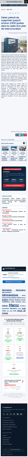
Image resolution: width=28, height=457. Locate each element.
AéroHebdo (6, 439)
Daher (18, 131)
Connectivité (5, 203)
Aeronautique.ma (14, 2)
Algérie (19, 297)
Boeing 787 (12, 202)
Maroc (14, 305)
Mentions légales (7, 444)
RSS (21, 414)
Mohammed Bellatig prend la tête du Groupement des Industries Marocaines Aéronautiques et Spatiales (22, 158)
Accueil (3, 9)
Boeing (4, 202)
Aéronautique (5, 198)
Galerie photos (7, 437)
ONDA (4, 311)
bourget (23, 300)
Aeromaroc (21, 290)
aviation (23, 297)
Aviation (18, 198)
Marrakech (13, 308)
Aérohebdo (7, 290)
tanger (25, 131)
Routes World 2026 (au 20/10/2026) (12, 220)
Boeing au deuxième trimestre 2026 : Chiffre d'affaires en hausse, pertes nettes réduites (5, 158)
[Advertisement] (13, 115)
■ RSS (4, 454)
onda (19, 308)
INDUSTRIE (9, 9)
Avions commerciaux (15, 200)
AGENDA (4, 208)
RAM (14, 311)
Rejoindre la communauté (14, 281)
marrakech (23, 306)
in (7, 414)
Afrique (9, 298)
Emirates (18, 302)
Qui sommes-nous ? (8, 420)
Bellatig (24, 200)
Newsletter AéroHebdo (9, 424)
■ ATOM (9, 454)
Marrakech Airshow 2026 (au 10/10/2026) (14, 217)
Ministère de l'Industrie (16, 394)
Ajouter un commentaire (7, 139)
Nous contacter (7, 429)
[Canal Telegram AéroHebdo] (17, 414)
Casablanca (22, 202)
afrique (24, 295)
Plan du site (6, 442)
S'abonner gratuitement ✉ (14, 185)
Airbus (12, 198)
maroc (21, 131)
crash (12, 302)
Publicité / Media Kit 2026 (10, 427)
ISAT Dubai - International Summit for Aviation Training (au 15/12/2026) (14, 230)
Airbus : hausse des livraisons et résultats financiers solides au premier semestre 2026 (14, 158)
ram (8, 311)
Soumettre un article (8, 422)
